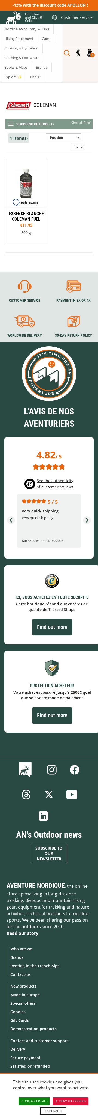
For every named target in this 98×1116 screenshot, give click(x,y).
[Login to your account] (78, 53)
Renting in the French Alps (34, 965)
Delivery (17, 1049)
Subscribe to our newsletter (48, 853)
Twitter (49, 794)
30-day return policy (73, 335)
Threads (26, 794)
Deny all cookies (72, 1101)
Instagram (51, 769)
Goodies (18, 1011)
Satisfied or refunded (30, 1066)
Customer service (24, 300)
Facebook (74, 769)
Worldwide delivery (24, 335)
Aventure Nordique (36, 885)
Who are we (21, 948)
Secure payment (25, 1057)
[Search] (67, 53)
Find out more (52, 627)
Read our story (22, 933)
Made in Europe (25, 994)
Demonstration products (33, 1028)
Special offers (22, 1003)
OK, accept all (36, 1101)
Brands (16, 957)
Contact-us (20, 974)
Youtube (71, 794)
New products (23, 986)
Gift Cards (19, 1020)
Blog (26, 769)
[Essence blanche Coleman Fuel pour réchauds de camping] (26, 201)
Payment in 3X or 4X (73, 300)
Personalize (53, 1110)
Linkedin (43, 816)
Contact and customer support (39, 1040)
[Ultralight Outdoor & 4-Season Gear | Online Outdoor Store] (12, 18)
